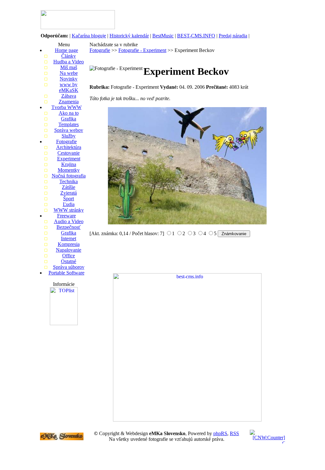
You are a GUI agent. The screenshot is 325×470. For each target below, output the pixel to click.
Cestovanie (68, 153)
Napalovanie (68, 250)
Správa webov (68, 130)
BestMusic (163, 35)
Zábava (68, 96)
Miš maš (68, 67)
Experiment (68, 158)
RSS (234, 433)
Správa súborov (68, 267)
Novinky (68, 78)
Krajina (68, 164)
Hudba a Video (68, 61)
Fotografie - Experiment (142, 50)
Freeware (66, 215)
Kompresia (69, 244)
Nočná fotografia (69, 175)
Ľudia (69, 204)
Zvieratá (68, 193)
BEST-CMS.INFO (196, 35)
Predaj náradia (233, 35)
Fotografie (66, 141)
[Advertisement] (203, 19)
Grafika (68, 118)
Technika (68, 181)
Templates (68, 124)
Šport (68, 198)
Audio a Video (68, 221)
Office (68, 255)
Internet (68, 238)
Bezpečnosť (68, 227)
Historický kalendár (129, 35)
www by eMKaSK (68, 87)
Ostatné (68, 261)
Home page (66, 50)
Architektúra (68, 147)
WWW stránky (69, 210)
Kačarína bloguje (89, 35)
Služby (69, 135)
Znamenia (69, 101)
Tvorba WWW (66, 107)
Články (68, 56)
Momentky (69, 170)
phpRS (220, 433)
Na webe (69, 73)
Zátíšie (68, 187)
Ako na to (69, 113)
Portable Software (66, 272)
